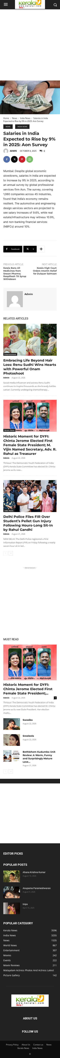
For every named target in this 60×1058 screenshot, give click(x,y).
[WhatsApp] (29, 159)
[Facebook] (6, 159)
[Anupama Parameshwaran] (11, 892)
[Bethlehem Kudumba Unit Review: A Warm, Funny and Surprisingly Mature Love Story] (11, 756)
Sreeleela (28, 735)
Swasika (28, 719)
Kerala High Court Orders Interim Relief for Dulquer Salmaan (45, 271)
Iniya (25, 904)
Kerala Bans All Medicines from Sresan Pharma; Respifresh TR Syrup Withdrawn (14, 274)
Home (6, 118)
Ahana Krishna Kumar (34, 872)
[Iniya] (11, 908)
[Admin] (6, 151)
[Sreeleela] (11, 740)
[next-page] (11, 553)
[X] (14, 159)
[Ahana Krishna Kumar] (11, 876)
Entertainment (10, 354)
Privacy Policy (12, 1044)
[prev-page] (5, 553)
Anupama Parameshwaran (37, 888)
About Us (26, 1044)
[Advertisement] (30, 41)
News (14, 118)
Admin (13, 151)
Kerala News (9, 430)
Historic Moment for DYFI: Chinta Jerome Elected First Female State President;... (27, 689)
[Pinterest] (22, 159)
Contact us (38, 1044)
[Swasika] (11, 724)
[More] (41, 249)
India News (25, 118)
